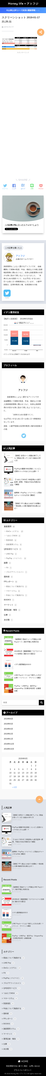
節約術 (8, 577)
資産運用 (9, 526)
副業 (7, 563)
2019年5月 (8, 724)
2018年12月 (9, 744)
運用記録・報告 (12, 610)
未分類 (8, 620)
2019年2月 (8, 734)
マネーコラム (12, 591)
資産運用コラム (13, 544)
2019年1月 (8, 739)
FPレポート (10, 582)
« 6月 (14, 787)
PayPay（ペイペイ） (16, 558)
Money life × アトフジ (23, 3)
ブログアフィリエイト (16, 572)
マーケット (10, 605)
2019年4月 (8, 729)
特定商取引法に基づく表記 (16, 1066)
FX (8, 568)
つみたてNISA (13, 536)
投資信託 (11, 540)
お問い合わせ (34, 1066)
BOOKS (8, 600)
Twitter (7, 298)
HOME (24, 1061)
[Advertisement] (21, 71)
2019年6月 (8, 719)
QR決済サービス (12, 549)
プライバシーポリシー (22, 1070)
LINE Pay (11, 554)
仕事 (7, 615)
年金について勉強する (16, 595)
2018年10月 (9, 749)
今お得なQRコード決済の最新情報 (23, 10)
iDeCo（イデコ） (14, 531)
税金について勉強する (16, 586)
